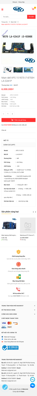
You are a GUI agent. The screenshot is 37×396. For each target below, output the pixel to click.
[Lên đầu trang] (33, 392)
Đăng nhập (21, 2)
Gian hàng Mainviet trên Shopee (14, 341)
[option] (8, 70)
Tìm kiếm (31, 16)
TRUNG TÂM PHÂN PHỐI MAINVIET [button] (12, 305)
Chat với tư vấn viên (10, 339)
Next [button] (32, 70)
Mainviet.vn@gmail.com (8, 370)
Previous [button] (4, 70)
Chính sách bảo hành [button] (9, 314)
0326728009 (8, 125)
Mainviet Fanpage (9, 337)
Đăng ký (15, 2)
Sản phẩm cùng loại (10, 211)
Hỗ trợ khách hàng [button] (8, 310)
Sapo (22, 391)
